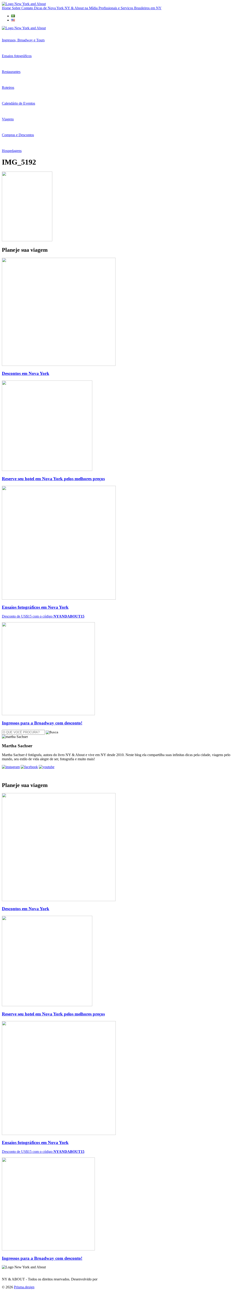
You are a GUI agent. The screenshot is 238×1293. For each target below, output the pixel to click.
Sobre (16, 8)
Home (7, 8)
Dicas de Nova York (49, 8)
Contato (27, 8)
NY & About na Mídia (82, 8)
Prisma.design (24, 1287)
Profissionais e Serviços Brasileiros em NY (130, 8)
